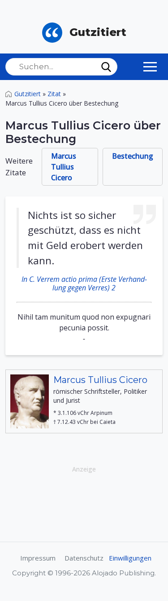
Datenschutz (84, 557)
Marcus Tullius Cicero (63, 167)
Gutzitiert (27, 93)
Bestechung (132, 156)
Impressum (38, 557)
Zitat (54, 93)
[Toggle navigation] (150, 66)
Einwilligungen (130, 557)
